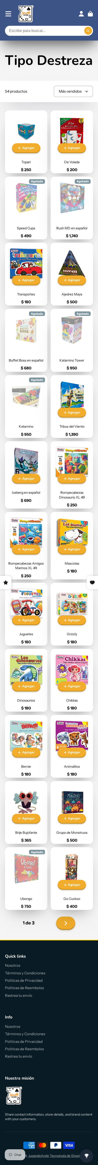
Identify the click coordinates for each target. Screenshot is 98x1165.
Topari (26, 141)
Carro (90, 14)
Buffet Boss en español (26, 340)
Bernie (26, 746)
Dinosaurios (26, 680)
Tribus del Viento (72, 406)
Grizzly (72, 614)
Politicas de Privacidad (24, 980)
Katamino (26, 406)
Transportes (26, 274)
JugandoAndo (38, 1156)
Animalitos (72, 746)
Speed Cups (26, 208)
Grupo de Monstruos (72, 812)
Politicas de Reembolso (24, 988)
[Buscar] (88, 31)
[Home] (26, 13)
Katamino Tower (72, 340)
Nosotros (12, 965)
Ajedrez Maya (72, 274)
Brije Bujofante (26, 812)
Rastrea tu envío (18, 995)
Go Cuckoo (72, 878)
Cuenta (81, 14)
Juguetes (26, 614)
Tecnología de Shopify (66, 1156)
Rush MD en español (72, 208)
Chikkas (72, 680)
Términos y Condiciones (25, 973)
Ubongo (26, 878)
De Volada (72, 141)
